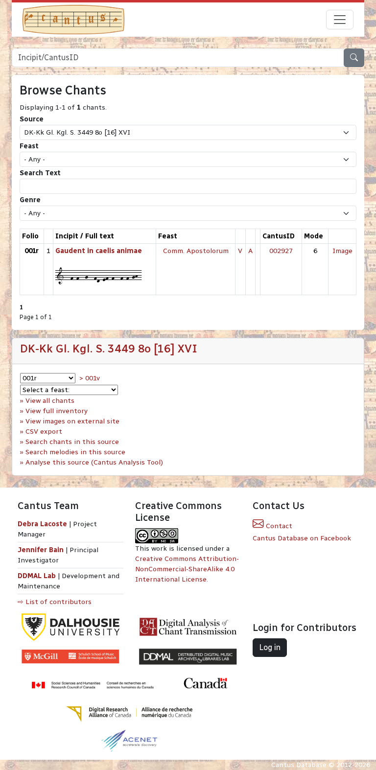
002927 (281, 251)
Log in (270, 647)
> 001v (89, 378)
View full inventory (56, 411)
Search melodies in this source (75, 452)
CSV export (43, 431)
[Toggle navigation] (339, 19)
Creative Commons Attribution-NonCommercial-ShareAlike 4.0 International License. (187, 569)
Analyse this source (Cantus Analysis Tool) (94, 462)
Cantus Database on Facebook (302, 538)
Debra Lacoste (42, 524)
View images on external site (72, 421)
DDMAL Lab (37, 576)
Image (342, 251)
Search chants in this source (72, 442)
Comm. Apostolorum (196, 251)
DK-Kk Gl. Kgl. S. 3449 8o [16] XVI (108, 348)
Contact (278, 526)
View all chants (49, 401)
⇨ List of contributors (55, 602)
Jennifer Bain (42, 550)
